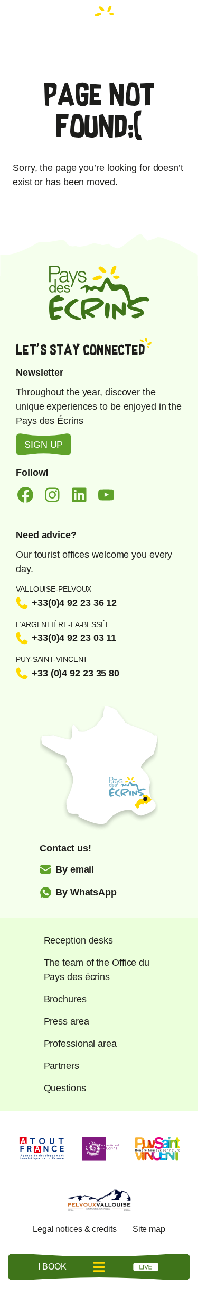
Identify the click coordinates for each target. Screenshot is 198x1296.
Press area (66, 1021)
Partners (61, 1066)
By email (74, 869)
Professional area (80, 1043)
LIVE (146, 1267)
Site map (149, 1229)
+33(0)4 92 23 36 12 (74, 602)
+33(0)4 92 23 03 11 (74, 637)
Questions (65, 1088)
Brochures (65, 999)
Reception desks (79, 940)
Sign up (43, 444)
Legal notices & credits (75, 1229)
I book (52, 1266)
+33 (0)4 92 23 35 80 (75, 673)
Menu (99, 1267)
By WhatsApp (86, 892)
